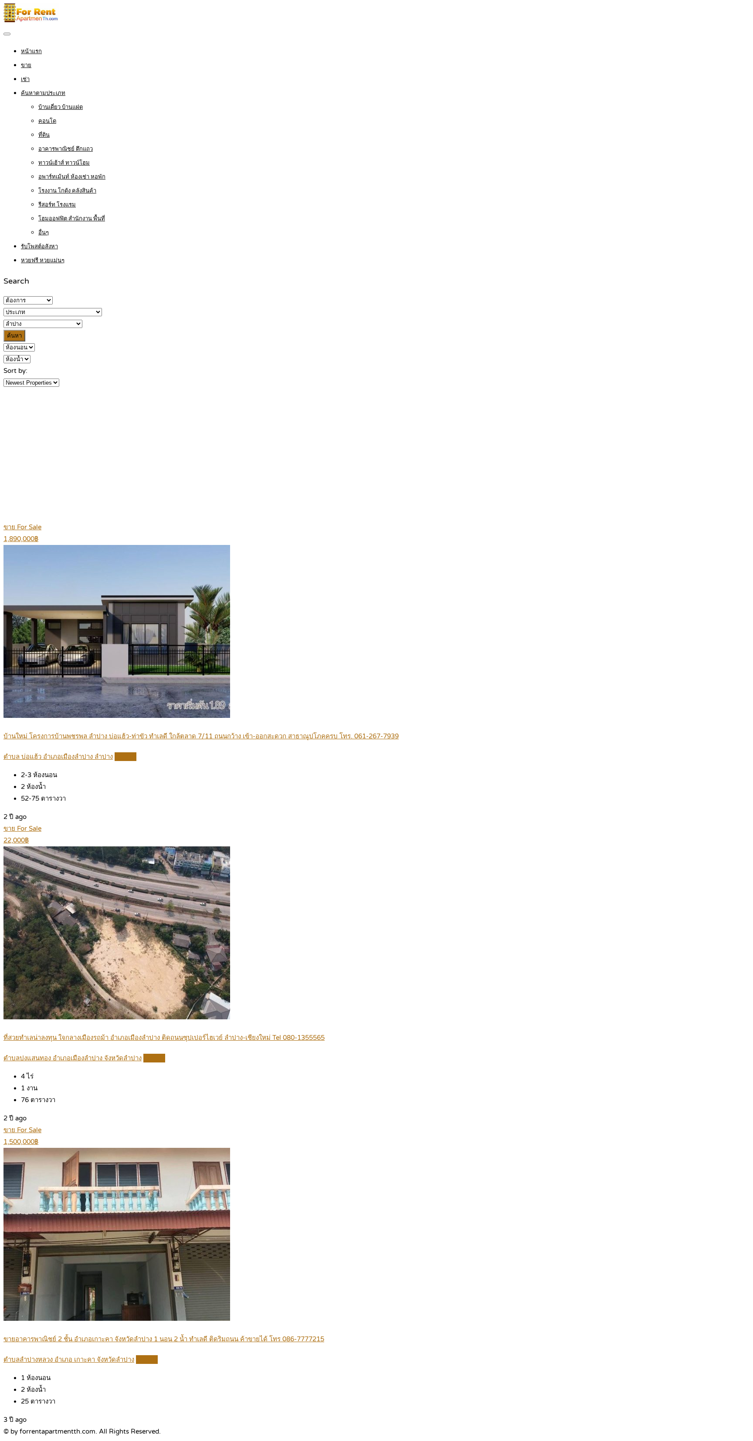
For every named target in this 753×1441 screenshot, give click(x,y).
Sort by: (15, 371)
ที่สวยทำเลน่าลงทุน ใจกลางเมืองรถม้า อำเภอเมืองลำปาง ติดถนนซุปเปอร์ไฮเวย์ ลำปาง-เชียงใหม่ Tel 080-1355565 (164, 1038)
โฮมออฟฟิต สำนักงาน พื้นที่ (71, 218)
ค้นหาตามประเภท (43, 93)
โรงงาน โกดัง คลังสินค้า (67, 190)
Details (125, 757)
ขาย (26, 65)
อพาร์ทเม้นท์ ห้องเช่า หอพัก (71, 176)
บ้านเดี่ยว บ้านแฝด (60, 107)
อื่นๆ (43, 232)
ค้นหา (14, 335)
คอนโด (47, 121)
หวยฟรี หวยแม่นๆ (42, 260)
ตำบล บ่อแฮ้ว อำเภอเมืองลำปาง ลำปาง (58, 757)
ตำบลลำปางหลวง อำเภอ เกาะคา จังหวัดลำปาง (68, 1359)
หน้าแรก (31, 51)
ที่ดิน (44, 135)
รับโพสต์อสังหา (39, 246)
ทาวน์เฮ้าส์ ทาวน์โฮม (64, 162)
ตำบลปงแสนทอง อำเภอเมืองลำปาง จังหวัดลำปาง (72, 1058)
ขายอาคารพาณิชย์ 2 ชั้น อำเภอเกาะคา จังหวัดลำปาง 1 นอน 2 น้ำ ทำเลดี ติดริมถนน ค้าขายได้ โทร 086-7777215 (163, 1339)
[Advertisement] (376, 454)
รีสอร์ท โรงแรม (57, 204)
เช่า (25, 79)
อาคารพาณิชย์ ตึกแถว (65, 148)
